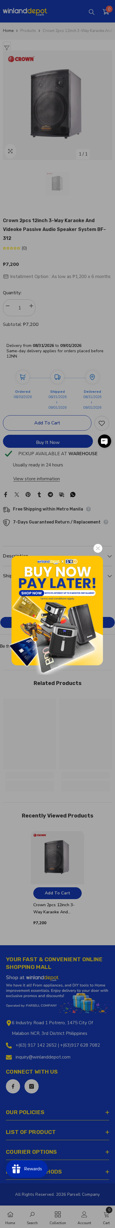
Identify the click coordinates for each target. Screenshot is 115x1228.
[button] (104, 441)
